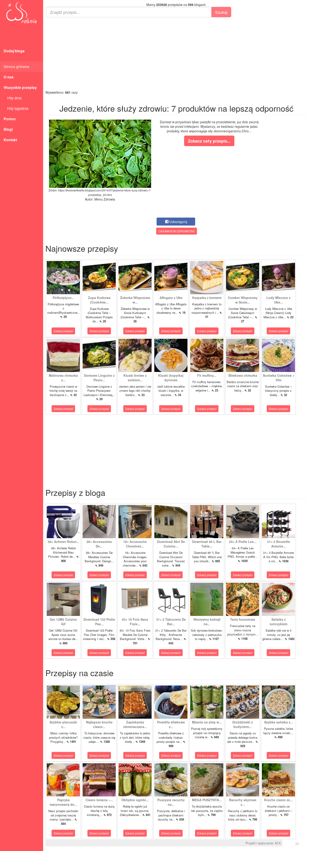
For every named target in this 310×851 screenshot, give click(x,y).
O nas (9, 77)
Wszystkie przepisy (20, 87)
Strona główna (16, 66)
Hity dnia (13, 97)
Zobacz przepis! (63, 331)
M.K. (278, 843)
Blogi (8, 129)
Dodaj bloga (14, 50)
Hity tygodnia (16, 108)
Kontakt (10, 139)
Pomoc (10, 118)
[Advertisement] (176, 53)
